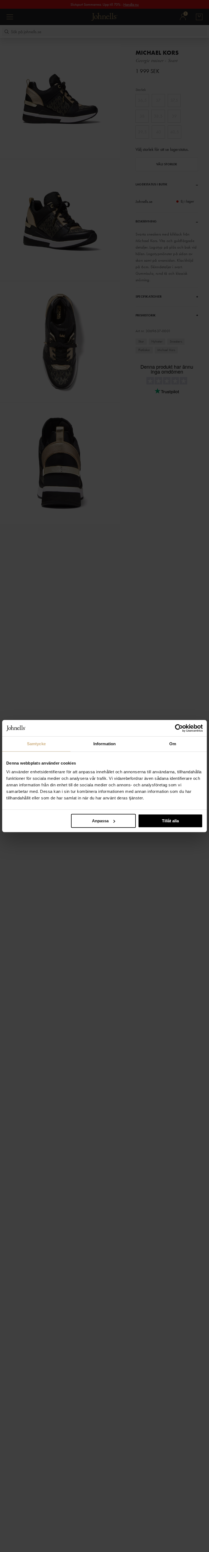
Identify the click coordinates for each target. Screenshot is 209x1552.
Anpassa (100, 820)
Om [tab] (172, 743)
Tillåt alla (170, 820)
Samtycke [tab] (36, 743)
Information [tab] (104, 743)
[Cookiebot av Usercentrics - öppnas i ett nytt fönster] (179, 728)
